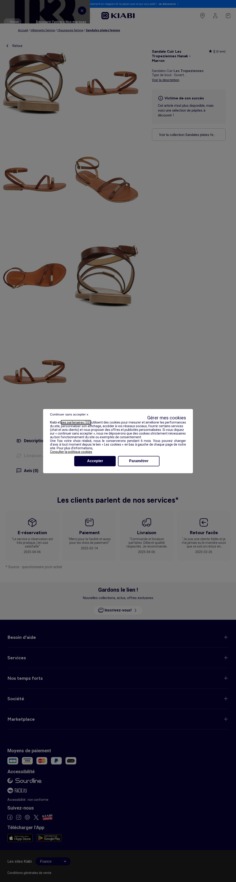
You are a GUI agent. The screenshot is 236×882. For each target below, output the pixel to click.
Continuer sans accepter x (69, 414)
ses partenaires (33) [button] (76, 422)
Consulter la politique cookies (71, 452)
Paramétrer (138, 461)
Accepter (95, 461)
